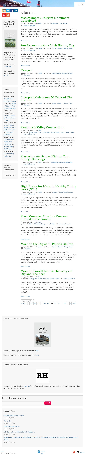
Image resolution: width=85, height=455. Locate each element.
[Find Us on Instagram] (4, 10)
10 (31, 303)
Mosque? (27, 70)
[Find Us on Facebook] (12, 10)
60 (65, 303)
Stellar (82, 452)
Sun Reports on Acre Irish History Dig (47, 45)
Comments (27, 75)
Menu (80, 4)
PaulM (40, 48)
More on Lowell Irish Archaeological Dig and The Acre (46, 272)
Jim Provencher (9, 130)
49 (48, 303)
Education (59, 23)
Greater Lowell (55, 132)
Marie (39, 23)
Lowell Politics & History (14, 5)
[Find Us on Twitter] (8, 10)
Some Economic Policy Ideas (14, 415)
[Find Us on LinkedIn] (16, 10)
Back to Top (43, 452)
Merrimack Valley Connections (42, 127)
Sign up (27, 386)
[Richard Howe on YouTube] (4, 15)
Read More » (25, 41)
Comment (27, 105)
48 (45, 303)
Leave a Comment (29, 25)
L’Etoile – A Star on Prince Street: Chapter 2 (10, 105)
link (37, 351)
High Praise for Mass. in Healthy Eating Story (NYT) (48, 188)
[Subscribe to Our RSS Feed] (8, 15)
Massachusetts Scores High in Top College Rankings (44, 158)
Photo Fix (7, 421)
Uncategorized (33, 279)
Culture (53, 23)
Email (2, 451)
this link (8, 66)
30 (38, 303)
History (65, 23)
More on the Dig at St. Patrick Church (47, 243)
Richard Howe (12, 3)
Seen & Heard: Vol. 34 (11, 426)
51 (55, 303)
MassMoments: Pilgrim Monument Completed (45, 19)
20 (35, 303)
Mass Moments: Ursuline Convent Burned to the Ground (44, 218)
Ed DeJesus (8, 144)
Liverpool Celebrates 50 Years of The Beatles (46, 99)
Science (70, 192)
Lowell (70, 48)
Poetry (67, 132)
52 (59, 303)
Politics (72, 132)
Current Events (38, 132)
